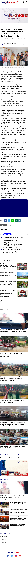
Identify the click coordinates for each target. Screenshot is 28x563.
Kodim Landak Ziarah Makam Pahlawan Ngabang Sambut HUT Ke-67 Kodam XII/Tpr (8, 283)
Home (2, 25)
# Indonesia (3, 536)
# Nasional (3, 539)
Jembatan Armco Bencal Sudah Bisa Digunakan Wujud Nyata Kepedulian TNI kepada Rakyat (12, 355)
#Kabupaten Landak (5, 227)
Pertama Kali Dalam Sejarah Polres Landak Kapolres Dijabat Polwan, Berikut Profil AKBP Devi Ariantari (18, 519)
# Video (2, 545)
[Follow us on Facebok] (8, 556)
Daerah (12, 25)
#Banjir (10, 225)
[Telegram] (19, 220)
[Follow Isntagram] (16, 556)
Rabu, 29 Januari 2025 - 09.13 (9, 44)
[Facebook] (5, 220)
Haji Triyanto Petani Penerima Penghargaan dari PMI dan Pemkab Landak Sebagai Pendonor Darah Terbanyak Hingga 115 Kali (12, 245)
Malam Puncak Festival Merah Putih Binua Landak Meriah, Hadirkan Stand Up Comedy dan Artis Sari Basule (13, 331)
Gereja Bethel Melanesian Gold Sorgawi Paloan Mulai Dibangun (18, 503)
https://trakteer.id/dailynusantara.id (9, 458)
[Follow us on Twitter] (12, 556)
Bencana (8, 25)
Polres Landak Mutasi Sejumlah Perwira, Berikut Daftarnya (18, 525)
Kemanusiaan (6, 26)
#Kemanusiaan (4, 229)
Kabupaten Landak (17, 25)
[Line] (12, 220)
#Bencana (15, 225)
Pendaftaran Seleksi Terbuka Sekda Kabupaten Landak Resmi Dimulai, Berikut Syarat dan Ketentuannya (8, 275)
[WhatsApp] (16, 220)
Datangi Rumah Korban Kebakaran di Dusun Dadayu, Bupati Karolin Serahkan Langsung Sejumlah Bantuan (14, 239)
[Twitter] (9, 220)
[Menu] (27, 2)
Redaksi (11, 560)
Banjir (5, 25)
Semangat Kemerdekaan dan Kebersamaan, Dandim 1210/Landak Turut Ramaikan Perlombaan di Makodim (13, 378)
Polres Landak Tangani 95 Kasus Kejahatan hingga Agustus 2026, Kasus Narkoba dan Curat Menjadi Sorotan (12, 424)
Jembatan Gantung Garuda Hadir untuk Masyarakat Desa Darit (12, 401)
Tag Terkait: (3, 225)
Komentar (26, 44)
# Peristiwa (3, 542)
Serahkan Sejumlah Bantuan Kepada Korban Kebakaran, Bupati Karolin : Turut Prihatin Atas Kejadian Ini (14, 251)
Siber (17, 560)
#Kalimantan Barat (16, 227)
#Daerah (22, 225)
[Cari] (23, 2)
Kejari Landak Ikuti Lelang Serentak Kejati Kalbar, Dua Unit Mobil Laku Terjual (12, 447)
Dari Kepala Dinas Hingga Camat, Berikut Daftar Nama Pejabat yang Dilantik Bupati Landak (19, 511)
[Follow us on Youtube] (20, 556)
